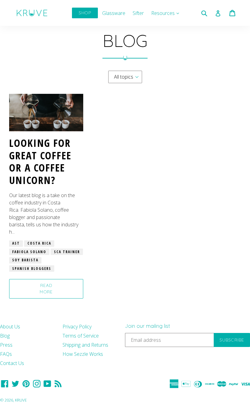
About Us (10, 326)
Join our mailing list (147, 326)
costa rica (39, 243)
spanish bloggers (31, 268)
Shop (85, 13)
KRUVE (21, 400)
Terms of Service (80, 335)
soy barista (25, 260)
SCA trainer (67, 251)
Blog (5, 335)
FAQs (6, 354)
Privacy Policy (76, 326)
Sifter (138, 13)
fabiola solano (29, 251)
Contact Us (12, 363)
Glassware (113, 13)
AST (16, 243)
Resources (166, 12)
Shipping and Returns (85, 344)
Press (6, 344)
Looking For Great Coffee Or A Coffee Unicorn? (40, 161)
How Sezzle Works (82, 354)
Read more (46, 289)
